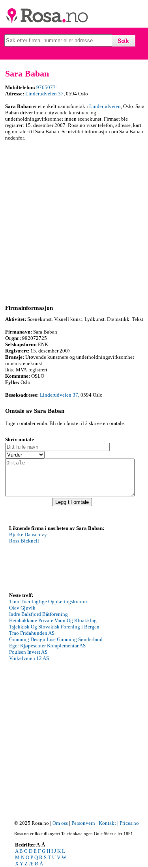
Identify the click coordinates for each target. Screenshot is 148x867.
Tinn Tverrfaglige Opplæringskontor (48, 601)
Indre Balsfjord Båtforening (38, 614)
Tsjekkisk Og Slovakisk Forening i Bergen (54, 627)
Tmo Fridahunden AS (31, 633)
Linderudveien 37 (44, 94)
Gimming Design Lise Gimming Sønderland (56, 639)
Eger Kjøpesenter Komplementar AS (47, 646)
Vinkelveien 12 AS (29, 658)
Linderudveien (105, 106)
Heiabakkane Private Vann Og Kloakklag (53, 620)
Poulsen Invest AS (28, 652)
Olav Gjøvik (22, 608)
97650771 (47, 87)
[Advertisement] (74, 221)
